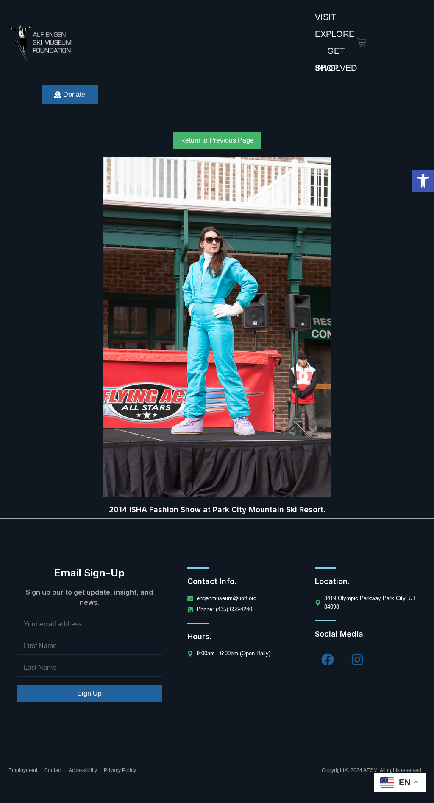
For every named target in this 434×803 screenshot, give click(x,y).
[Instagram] (357, 659)
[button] (423, 181)
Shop (327, 68)
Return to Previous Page (217, 140)
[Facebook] (327, 659)
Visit (325, 17)
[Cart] (362, 42)
